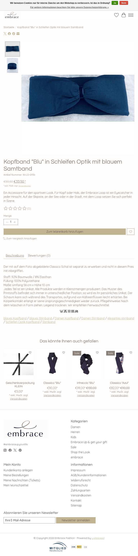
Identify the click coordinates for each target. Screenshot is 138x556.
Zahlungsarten (80, 490)
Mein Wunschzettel (16, 485)
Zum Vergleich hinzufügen (21, 238)
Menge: (8, 215)
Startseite (9, 27)
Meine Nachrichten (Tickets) (22, 480)
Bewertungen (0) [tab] (39, 255)
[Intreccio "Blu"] (86, 364)
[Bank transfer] (73, 547)
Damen (75, 427)
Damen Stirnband (93, 318)
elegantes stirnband (120, 318)
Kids (73, 437)
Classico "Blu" (52, 382)
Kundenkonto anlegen (18, 470)
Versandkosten (25, 186)
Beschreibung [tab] (15, 255)
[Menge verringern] (7, 222)
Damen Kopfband (67, 318)
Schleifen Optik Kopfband (23, 322)
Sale (73, 447)
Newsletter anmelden (76, 520)
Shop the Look (80, 452)
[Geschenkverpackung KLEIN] (19, 364)
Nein (123, 3)
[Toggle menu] (130, 15)
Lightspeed (98, 538)
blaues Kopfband (15, 318)
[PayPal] (79, 547)
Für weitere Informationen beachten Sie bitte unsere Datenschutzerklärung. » (69, 7)
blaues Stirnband (40, 318)
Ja (115, 3)
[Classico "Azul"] (119, 364)
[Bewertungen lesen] (15, 208)
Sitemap (76, 505)
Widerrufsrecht (81, 480)
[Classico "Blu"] (52, 364)
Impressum (78, 470)
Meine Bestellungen (16, 475)
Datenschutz (79, 485)
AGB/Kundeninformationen (88, 475)
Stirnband (48, 322)
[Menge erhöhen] (14, 222)
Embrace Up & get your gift (89, 442)
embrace (77, 457)
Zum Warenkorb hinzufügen (64, 231)
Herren (75, 432)
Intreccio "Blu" (86, 382)
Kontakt (76, 500)
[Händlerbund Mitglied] (59, 550)
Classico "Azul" (119, 382)
